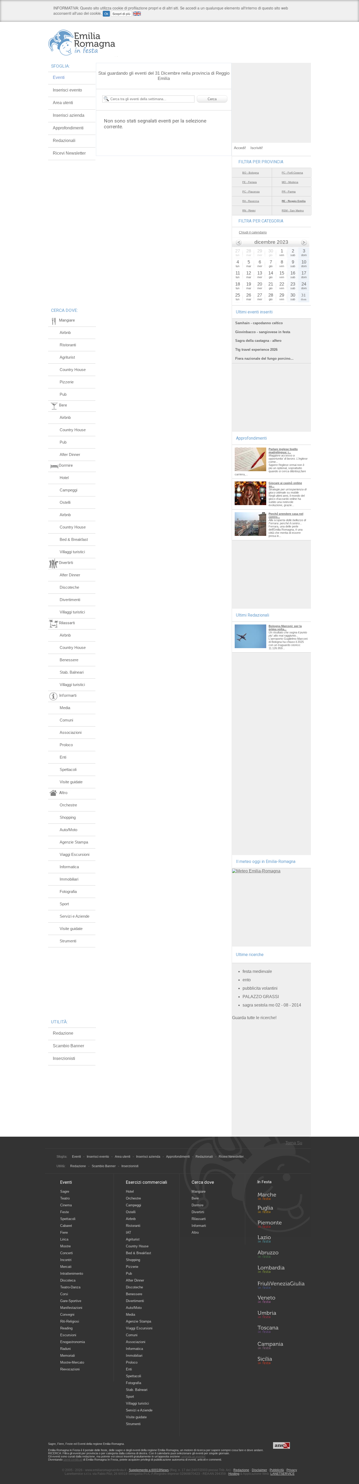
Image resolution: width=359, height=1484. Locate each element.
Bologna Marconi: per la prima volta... (285, 627)
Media (65, 707)
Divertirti (198, 1212)
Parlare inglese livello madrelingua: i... (283, 451)
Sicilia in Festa (281, 1360)
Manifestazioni (71, 1308)
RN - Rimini (248, 210)
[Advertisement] (271, 96)
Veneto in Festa (281, 1300)
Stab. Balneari (72, 672)
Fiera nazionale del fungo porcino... (264, 358)
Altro (195, 1232)
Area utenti (63, 102)
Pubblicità (277, 1470)
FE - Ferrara (249, 182)
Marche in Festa (281, 1195)
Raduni (65, 1349)
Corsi (64, 1294)
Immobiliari (69, 879)
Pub (63, 394)
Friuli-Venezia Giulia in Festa (281, 1285)
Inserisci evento (67, 90)
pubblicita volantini (260, 988)
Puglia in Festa (281, 1210)
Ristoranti (68, 345)
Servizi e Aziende (74, 916)
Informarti (199, 1226)
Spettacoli (68, 769)
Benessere (69, 660)
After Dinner (70, 454)
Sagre (64, 1191)
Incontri (65, 1260)
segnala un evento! (193, 1456)
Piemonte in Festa (281, 1225)
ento (247, 980)
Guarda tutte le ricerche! (254, 1017)
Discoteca (67, 1280)
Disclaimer (259, 1470)
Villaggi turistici (72, 552)
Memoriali (67, 1356)
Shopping (68, 817)
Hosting (233, 1474)
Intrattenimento (71, 1273)
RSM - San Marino (293, 210)
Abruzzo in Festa (281, 1255)
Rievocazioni (70, 1369)
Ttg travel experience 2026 (256, 350)
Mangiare (199, 1191)
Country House (73, 369)
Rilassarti (199, 1219)
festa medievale (257, 971)
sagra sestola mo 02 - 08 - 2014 (272, 1005)
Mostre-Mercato (72, 1362)
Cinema (66, 1205)
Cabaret (66, 1226)
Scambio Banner (68, 1046)
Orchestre (68, 805)
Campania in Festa (281, 1345)
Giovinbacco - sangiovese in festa (262, 332)
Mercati (65, 1267)
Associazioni (70, 732)
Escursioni (68, 1335)
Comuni (66, 720)
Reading (66, 1328)
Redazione (63, 1033)
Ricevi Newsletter (69, 153)
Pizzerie (67, 382)
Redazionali (64, 140)
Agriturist (67, 357)
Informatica (69, 867)
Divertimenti (70, 599)
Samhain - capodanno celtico (259, 323)
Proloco (66, 745)
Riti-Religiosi (69, 1321)
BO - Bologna (250, 172)
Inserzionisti (64, 1058)
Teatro (65, 1198)
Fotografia (68, 891)
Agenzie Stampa (74, 842)
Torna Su (293, 1143)
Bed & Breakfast (74, 539)
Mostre (65, 1246)
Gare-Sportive (70, 1301)
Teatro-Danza (70, 1287)
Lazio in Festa (281, 1240)
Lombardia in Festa (281, 1270)
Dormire (197, 1205)
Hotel (64, 477)
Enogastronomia (72, 1342)
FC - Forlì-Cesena (292, 172)
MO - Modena (290, 182)
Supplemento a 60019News (149, 1470)
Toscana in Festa (281, 1330)
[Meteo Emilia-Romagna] (256, 871)
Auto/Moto (68, 829)
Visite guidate (71, 782)
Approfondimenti (68, 128)
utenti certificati (72, 1459)
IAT (128, 1232)
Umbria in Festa (281, 1315)
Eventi (59, 77)
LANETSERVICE (282, 1474)
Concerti (66, 1253)
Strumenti (68, 941)
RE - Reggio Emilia (294, 201)
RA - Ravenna (250, 201)
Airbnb (65, 332)
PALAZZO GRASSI (261, 996)
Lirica (64, 1239)
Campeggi (68, 490)
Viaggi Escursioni (74, 854)
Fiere (64, 1232)
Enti (63, 757)
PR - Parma (289, 191)
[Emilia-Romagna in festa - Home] (83, 43)
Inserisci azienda (68, 115)
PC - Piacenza (251, 191)
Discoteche (69, 587)
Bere (195, 1198)
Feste (64, 1212)
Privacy (291, 1470)
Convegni (67, 1315)
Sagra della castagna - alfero (258, 341)
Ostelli (65, 502)
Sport (64, 904)
